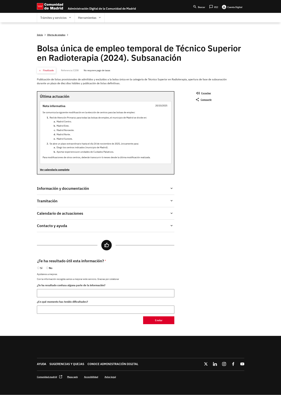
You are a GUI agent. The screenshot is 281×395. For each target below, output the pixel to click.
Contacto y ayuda (52, 225)
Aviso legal (110, 376)
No (50, 268)
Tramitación (47, 201)
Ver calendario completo (54, 169)
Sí (41, 268)
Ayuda (41, 364)
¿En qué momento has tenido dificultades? (62, 301)
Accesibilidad (91, 376)
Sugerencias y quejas (66, 364)
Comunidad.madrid (47, 376)
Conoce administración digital (112, 364)
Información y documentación (63, 188)
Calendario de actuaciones (60, 213)
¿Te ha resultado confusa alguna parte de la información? (71, 285)
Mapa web (72, 376)
